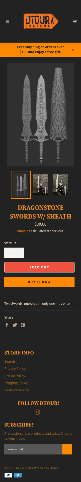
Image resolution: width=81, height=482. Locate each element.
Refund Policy (14, 376)
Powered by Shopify (46, 468)
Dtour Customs (23, 468)
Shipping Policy (16, 383)
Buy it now (39, 282)
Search (9, 361)
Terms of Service (16, 390)
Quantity (10, 243)
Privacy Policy (15, 368)
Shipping (23, 231)
